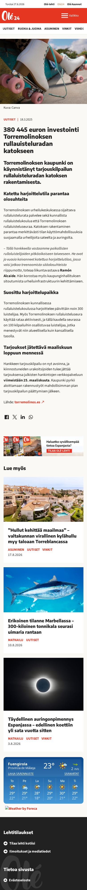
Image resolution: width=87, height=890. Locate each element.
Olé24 (60, 4)
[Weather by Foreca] (21, 808)
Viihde (79, 29)
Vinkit (67, 29)
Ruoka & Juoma (29, 29)
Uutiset (9, 29)
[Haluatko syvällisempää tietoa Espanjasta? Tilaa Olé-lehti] (43, 446)
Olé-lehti (49, 4)
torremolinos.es (27, 402)
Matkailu (15, 639)
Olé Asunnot (74, 4)
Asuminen (51, 29)
